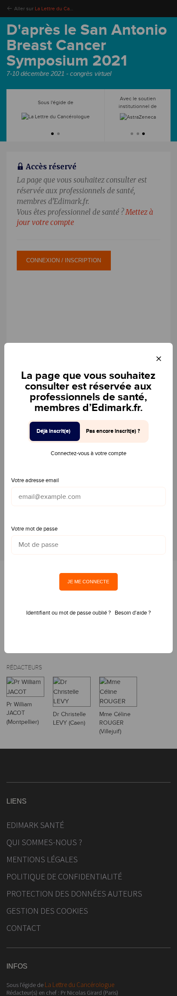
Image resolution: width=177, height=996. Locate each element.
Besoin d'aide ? (133, 612)
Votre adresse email (35, 480)
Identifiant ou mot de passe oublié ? (68, 612)
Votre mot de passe (34, 528)
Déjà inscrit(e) (53, 431)
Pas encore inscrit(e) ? (113, 431)
